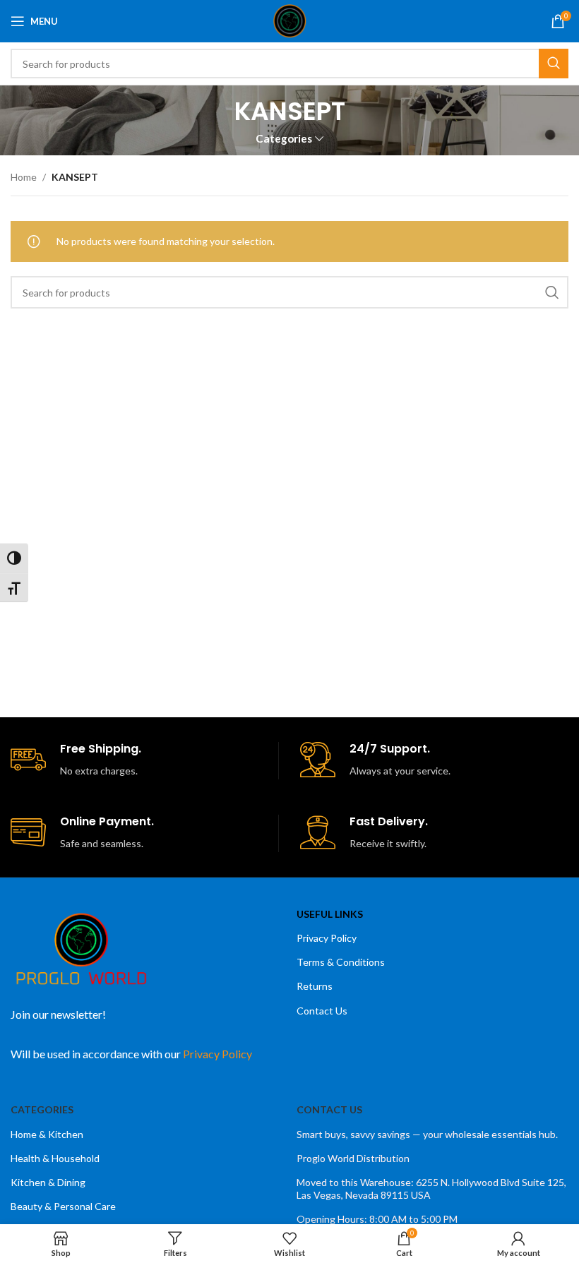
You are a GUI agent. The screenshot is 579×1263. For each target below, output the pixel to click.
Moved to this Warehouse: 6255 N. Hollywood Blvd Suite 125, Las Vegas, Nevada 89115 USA (431, 1188)
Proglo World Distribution (353, 1158)
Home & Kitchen (47, 1134)
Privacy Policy (327, 938)
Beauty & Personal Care (63, 1206)
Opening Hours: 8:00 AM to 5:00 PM (377, 1219)
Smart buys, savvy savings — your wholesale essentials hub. (427, 1134)
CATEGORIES (42, 1109)
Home (24, 177)
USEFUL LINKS (330, 914)
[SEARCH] (553, 63)
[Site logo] (290, 20)
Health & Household (55, 1158)
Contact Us (322, 1011)
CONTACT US (329, 1109)
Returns (315, 986)
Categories (284, 138)
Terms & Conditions (341, 962)
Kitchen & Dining (48, 1182)
